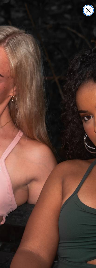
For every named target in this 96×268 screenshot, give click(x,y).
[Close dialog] (88, 10)
